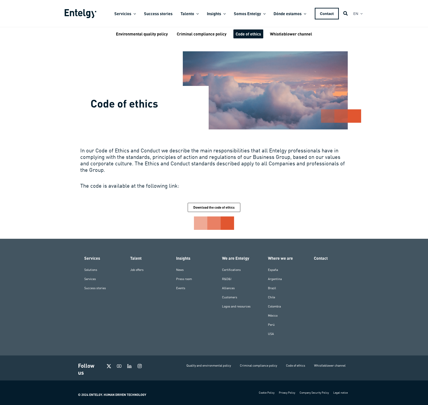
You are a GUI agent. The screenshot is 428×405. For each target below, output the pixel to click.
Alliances (228, 288)
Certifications (231, 270)
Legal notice (340, 392)
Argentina (275, 279)
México (273, 316)
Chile (271, 297)
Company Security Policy (314, 392)
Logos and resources (236, 306)
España (273, 270)
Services (90, 279)
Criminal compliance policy (258, 365)
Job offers (137, 270)
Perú (271, 325)
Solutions (90, 270)
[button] (133, 13)
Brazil (272, 288)
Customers (229, 297)
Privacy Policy (287, 392)
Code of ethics (295, 365)
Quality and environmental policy (208, 365)
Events (180, 288)
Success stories (95, 288)
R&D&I (226, 279)
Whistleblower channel (330, 365)
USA (271, 334)
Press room (184, 279)
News (180, 270)
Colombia (274, 306)
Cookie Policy (266, 392)
